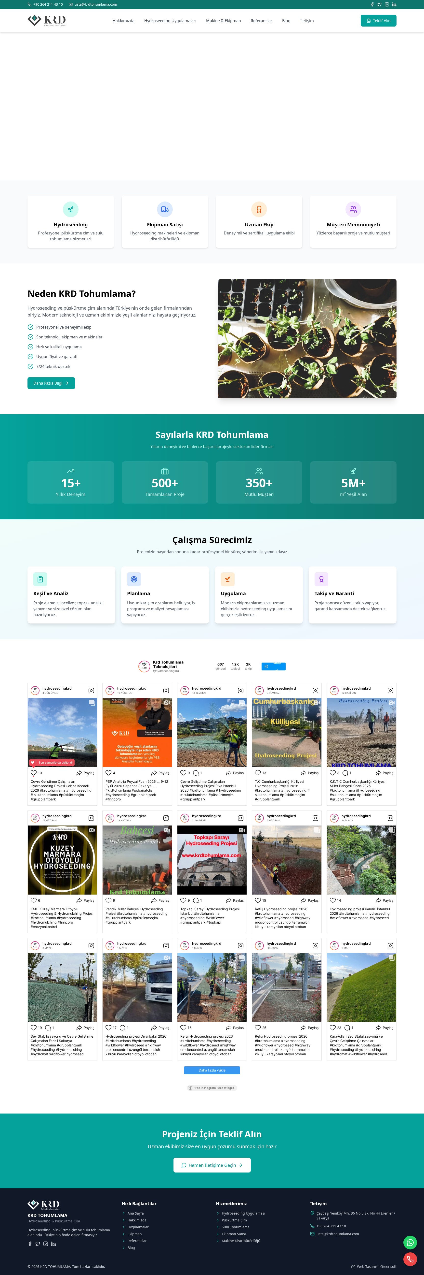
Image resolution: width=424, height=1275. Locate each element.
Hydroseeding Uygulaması (243, 1213)
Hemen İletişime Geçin (212, 1165)
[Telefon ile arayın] (410, 1259)
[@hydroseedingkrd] (144, 666)
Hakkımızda (123, 20)
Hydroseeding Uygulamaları (170, 20)
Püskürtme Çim (234, 1220)
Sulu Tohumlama (236, 1227)
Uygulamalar (138, 1227)
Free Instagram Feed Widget (214, 1088)
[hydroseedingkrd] (35, 690)
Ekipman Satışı (234, 1234)
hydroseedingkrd (57, 688)
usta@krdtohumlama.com (338, 1234)
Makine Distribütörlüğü (241, 1240)
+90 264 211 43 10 (331, 1226)
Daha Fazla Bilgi (47, 383)
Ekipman (135, 1234)
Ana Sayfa (136, 1213)
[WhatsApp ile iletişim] (410, 1242)
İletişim (307, 20)
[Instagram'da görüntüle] (91, 691)
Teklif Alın (382, 20)
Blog (286, 20)
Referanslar (261, 20)
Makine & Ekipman (223, 20)
